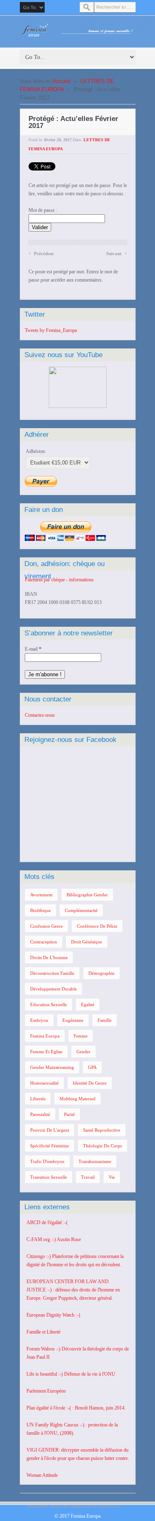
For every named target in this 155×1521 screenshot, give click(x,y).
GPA (92, 1067)
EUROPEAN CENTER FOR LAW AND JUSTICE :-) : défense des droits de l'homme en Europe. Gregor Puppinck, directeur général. (73, 1290)
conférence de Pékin (97, 926)
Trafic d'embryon (47, 1161)
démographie (101, 973)
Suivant (116, 252)
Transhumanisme (95, 1161)
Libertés (37, 1098)
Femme (81, 1035)
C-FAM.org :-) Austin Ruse (53, 1239)
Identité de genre (90, 1082)
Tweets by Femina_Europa (51, 330)
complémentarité (81, 910)
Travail (88, 1177)
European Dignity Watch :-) (53, 1315)
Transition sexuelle (48, 1177)
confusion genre (46, 926)
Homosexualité (44, 1082)
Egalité (87, 1004)
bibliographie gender (87, 894)
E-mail (33, 649)
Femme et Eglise (46, 1051)
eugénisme (72, 1020)
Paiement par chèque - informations (59, 580)
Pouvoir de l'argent (49, 1130)
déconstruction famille (52, 973)
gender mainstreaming (52, 1067)
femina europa (45, 1035)
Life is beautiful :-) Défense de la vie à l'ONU (70, 1374)
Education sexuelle (48, 1004)
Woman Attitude (42, 1475)
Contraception (43, 941)
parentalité (40, 1114)
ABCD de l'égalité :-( (47, 1222)
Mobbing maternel (77, 1098)
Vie (112, 1177)
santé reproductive (101, 1130)
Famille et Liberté (43, 1332)
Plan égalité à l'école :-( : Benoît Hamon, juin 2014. (76, 1408)
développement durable (53, 988)
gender (83, 1051)
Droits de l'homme (49, 957)
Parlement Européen (46, 1391)
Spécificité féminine (49, 1145)
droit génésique (86, 941)
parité (69, 1114)
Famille (105, 1020)
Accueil (61, 81)
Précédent (41, 252)
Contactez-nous (40, 715)
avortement (41, 894)
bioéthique (40, 910)
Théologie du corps (102, 1145)
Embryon (39, 1020)
